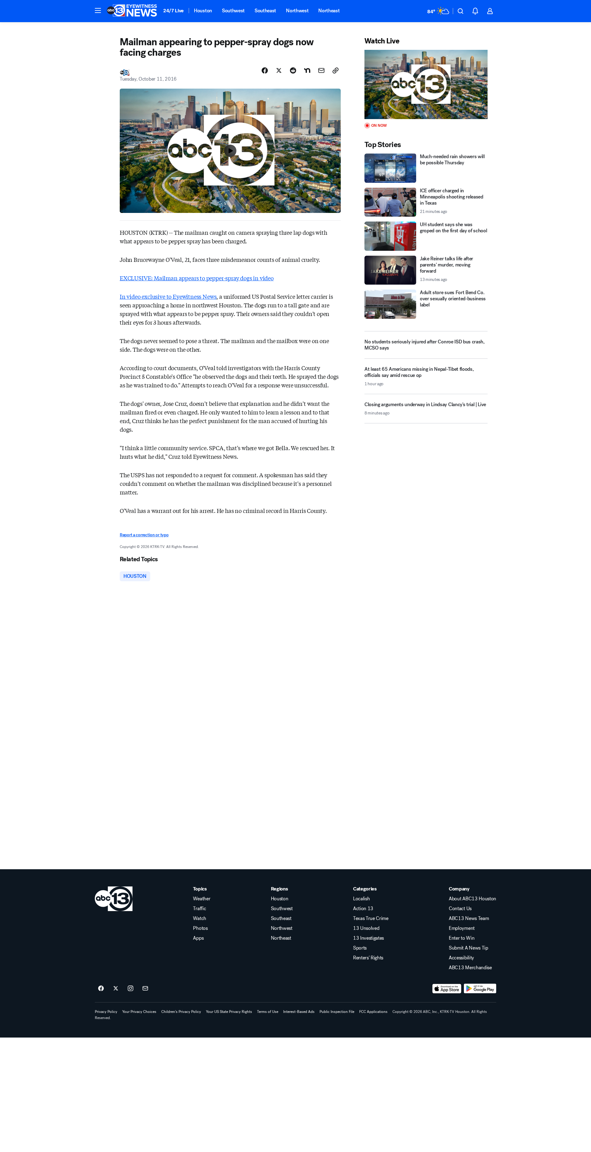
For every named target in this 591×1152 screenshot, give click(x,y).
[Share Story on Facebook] (264, 70)
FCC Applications (373, 1012)
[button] (97, 10)
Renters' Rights (368, 957)
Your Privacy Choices (139, 1012)
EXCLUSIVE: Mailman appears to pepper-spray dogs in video (197, 278)
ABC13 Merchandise (470, 967)
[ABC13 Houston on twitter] (116, 988)
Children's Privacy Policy (181, 1012)
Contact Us (460, 908)
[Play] (426, 84)
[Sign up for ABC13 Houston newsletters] (145, 988)
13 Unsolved (366, 928)
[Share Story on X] (279, 70)
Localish (361, 898)
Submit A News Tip (468, 948)
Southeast (265, 10)
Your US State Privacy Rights (229, 1012)
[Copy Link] (335, 70)
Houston (203, 10)
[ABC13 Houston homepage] (132, 11)
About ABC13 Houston (472, 898)
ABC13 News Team (469, 918)
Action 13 (363, 908)
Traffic (199, 908)
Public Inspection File (337, 1012)
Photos (200, 928)
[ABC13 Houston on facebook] (101, 988)
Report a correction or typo (144, 535)
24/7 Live (173, 10)
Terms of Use (267, 1012)
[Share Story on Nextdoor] (307, 70)
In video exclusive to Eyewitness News (168, 296)
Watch (199, 918)
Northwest (297, 10)
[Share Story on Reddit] (293, 70)
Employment (462, 928)
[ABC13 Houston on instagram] (130, 988)
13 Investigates (368, 938)
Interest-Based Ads (299, 1012)
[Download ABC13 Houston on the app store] (447, 989)
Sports (360, 948)
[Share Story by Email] (321, 70)
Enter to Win (461, 938)
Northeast (329, 10)
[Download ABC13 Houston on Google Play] (480, 989)
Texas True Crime (370, 918)
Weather (201, 898)
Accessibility (461, 957)
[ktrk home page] (114, 898)
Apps (198, 938)
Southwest (233, 10)
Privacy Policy (106, 1012)
